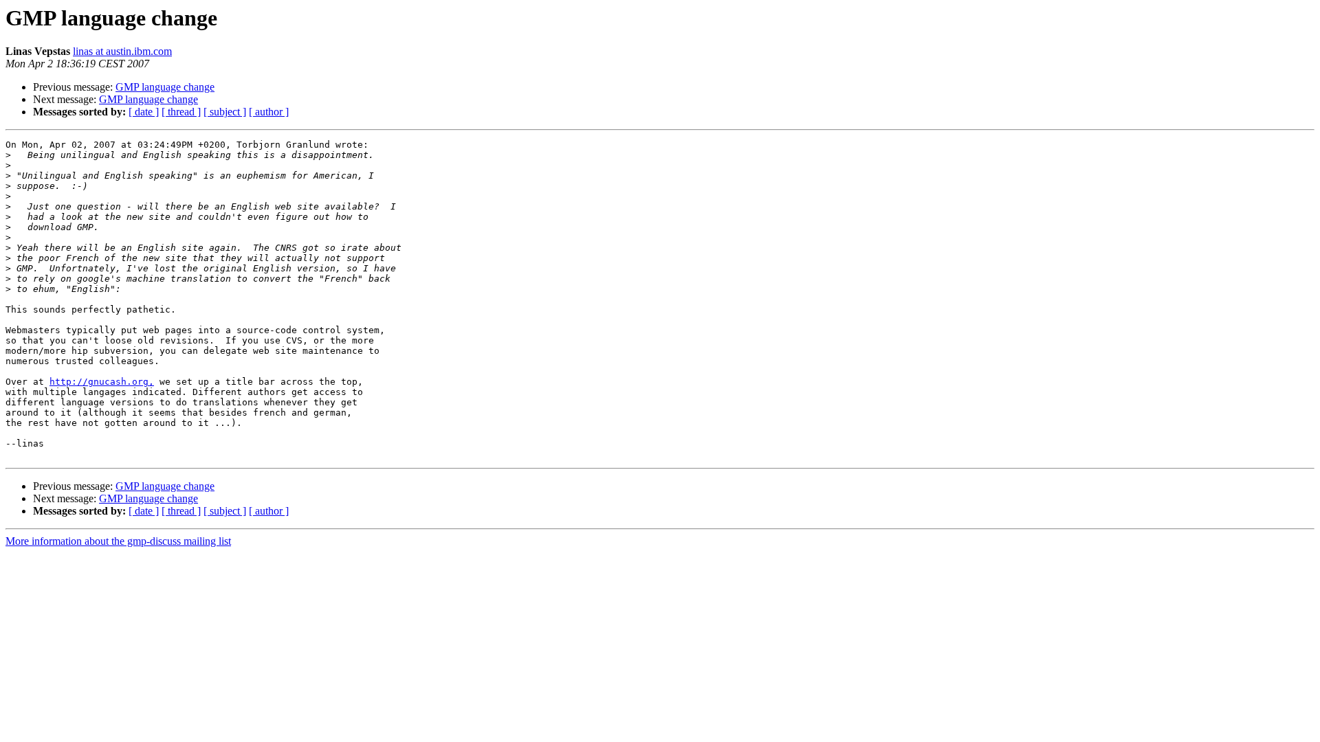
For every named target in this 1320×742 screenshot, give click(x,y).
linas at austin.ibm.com (122, 51)
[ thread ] (181, 111)
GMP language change (165, 87)
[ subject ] (225, 111)
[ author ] (269, 111)
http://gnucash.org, (102, 381)
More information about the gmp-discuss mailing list (118, 541)
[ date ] (144, 111)
